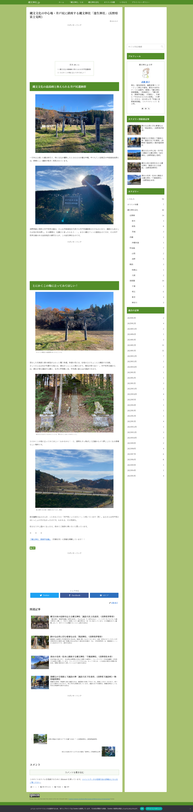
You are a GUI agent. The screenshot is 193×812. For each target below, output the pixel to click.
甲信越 (147, 248)
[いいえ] (190, 809)
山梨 (148, 253)
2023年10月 (145, 367)
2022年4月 (145, 405)
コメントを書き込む (74, 772)
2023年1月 (145, 383)
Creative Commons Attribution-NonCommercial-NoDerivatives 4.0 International (89, 799)
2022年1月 (145, 421)
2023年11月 (145, 361)
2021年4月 (145, 470)
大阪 (148, 275)
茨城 (148, 231)
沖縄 (147, 237)
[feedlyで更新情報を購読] (145, 108)
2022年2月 (145, 416)
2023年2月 (145, 378)
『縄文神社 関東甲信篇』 (40, 539)
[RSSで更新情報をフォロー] (148, 108)
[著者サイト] (142, 108)
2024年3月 (145, 339)
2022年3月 (145, 410)
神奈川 (148, 302)
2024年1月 (145, 350)
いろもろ (145, 199)
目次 (71, 64)
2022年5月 (145, 399)
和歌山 (148, 270)
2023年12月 (145, 356)
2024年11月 (145, 329)
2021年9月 (145, 443)
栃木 (148, 221)
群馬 (148, 226)
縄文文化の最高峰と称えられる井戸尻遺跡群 (75, 69)
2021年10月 (145, 437)
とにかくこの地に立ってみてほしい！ (73, 72)
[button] (162, 46)
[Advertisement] (74, 42)
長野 (33, 548)
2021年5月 (145, 465)
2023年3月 (145, 372)
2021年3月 (145, 476)
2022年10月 (145, 394)
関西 (147, 264)
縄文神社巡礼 (145, 210)
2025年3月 (145, 318)
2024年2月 (145, 345)
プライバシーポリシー (154, 808)
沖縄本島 (148, 242)
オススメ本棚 (145, 204)
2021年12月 (145, 427)
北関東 (147, 215)
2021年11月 (145, 432)
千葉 (148, 286)
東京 (148, 297)
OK (142, 808)
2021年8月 (145, 448)
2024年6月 (145, 334)
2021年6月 (145, 459)
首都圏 (147, 280)
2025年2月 (145, 323)
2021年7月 (145, 454)
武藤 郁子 (145, 81)
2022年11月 (145, 388)
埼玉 (148, 291)
